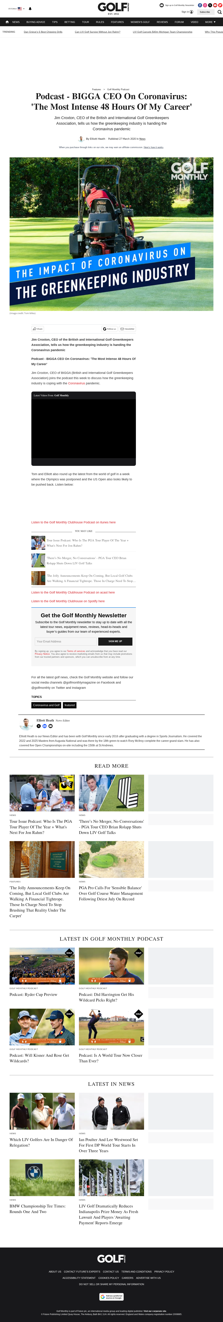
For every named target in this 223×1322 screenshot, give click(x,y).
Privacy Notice (42, 654)
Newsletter (129, 329)
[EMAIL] (51, 726)
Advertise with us (148, 1278)
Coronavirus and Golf (46, 705)
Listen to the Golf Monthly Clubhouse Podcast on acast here (73, 592)
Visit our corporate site (155, 1311)
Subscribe (205, 12)
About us (55, 1271)
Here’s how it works (153, 147)
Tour (85, 22)
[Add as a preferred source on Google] (111, 1297)
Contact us (111, 1271)
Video (194, 22)
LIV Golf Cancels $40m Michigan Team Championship (162, 31)
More (209, 22)
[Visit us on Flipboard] (220, 5)
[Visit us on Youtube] (215, 5)
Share (39, 329)
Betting (69, 22)
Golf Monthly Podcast (118, 89)
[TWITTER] (40, 726)
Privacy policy (164, 1271)
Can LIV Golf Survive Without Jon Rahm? (97, 31)
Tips (54, 22)
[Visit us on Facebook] (200, 5)
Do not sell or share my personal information (111, 1284)
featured (70, 705)
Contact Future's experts (82, 1271)
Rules (100, 22)
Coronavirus (76, 383)
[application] (83, 428)
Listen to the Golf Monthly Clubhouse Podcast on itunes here (73, 522)
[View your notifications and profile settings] (30, 8)
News (16, 22)
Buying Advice (35, 22)
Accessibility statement (79, 1278)
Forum (179, 22)
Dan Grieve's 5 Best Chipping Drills (43, 31)
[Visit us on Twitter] (210, 5)
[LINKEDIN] (45, 726)
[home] (7, 22)
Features (117, 22)
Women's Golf (140, 22)
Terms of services (76, 651)
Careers (127, 1278)
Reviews (162, 22)
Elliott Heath (97, 138)
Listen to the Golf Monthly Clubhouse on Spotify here (68, 601)
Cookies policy (108, 1278)
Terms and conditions (136, 1271)
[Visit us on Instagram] (205, 5)
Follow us (111, 329)
